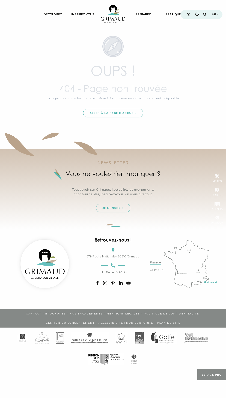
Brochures (55, 313)
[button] (205, 14)
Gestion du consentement (70, 322)
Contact (33, 313)
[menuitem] (53, 14)
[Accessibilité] (189, 14)
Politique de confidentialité (171, 313)
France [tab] (155, 262)
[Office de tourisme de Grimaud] (44, 264)
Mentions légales (123, 313)
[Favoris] (197, 14)
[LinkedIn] (121, 283)
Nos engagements (86, 313)
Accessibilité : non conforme (126, 322)
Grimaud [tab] (157, 269)
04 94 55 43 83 (113, 272)
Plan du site (168, 322)
